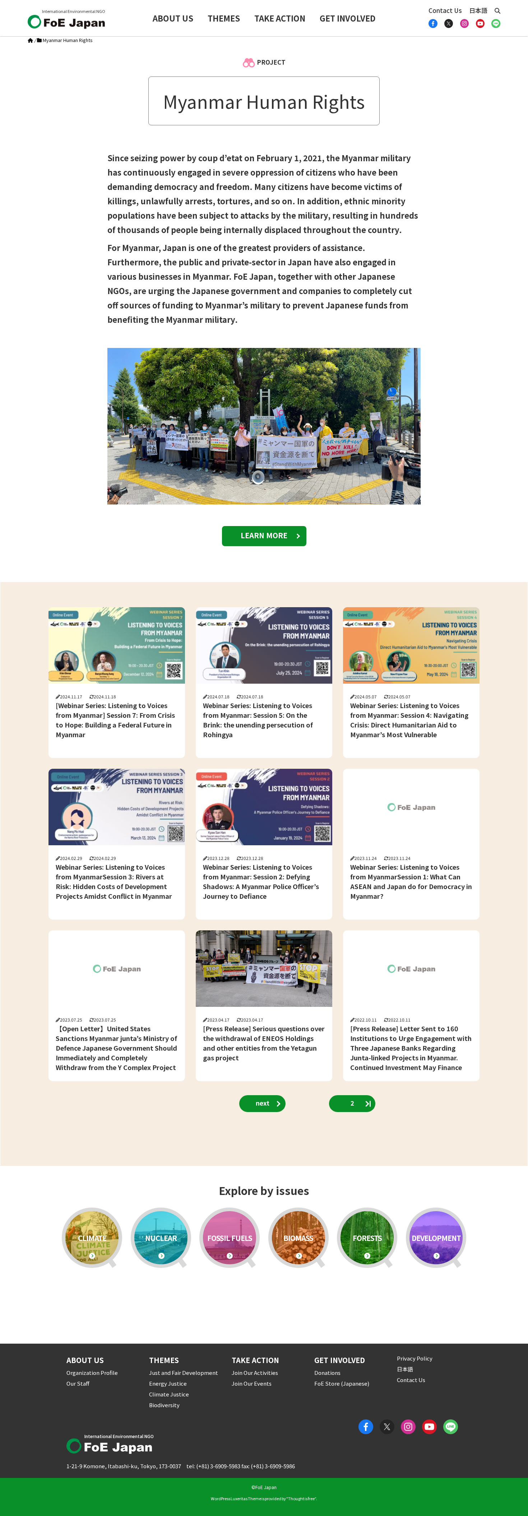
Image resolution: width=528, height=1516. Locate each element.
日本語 (478, 10)
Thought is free (301, 1498)
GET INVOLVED (348, 18)
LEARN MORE (264, 535)
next (262, 1102)
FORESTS (367, 1238)
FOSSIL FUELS (229, 1238)
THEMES (224, 18)
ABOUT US (173, 18)
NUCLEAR (161, 1238)
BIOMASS (298, 1238)
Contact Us (445, 10)
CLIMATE (92, 1238)
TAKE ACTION (279, 18)
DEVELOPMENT (436, 1238)
